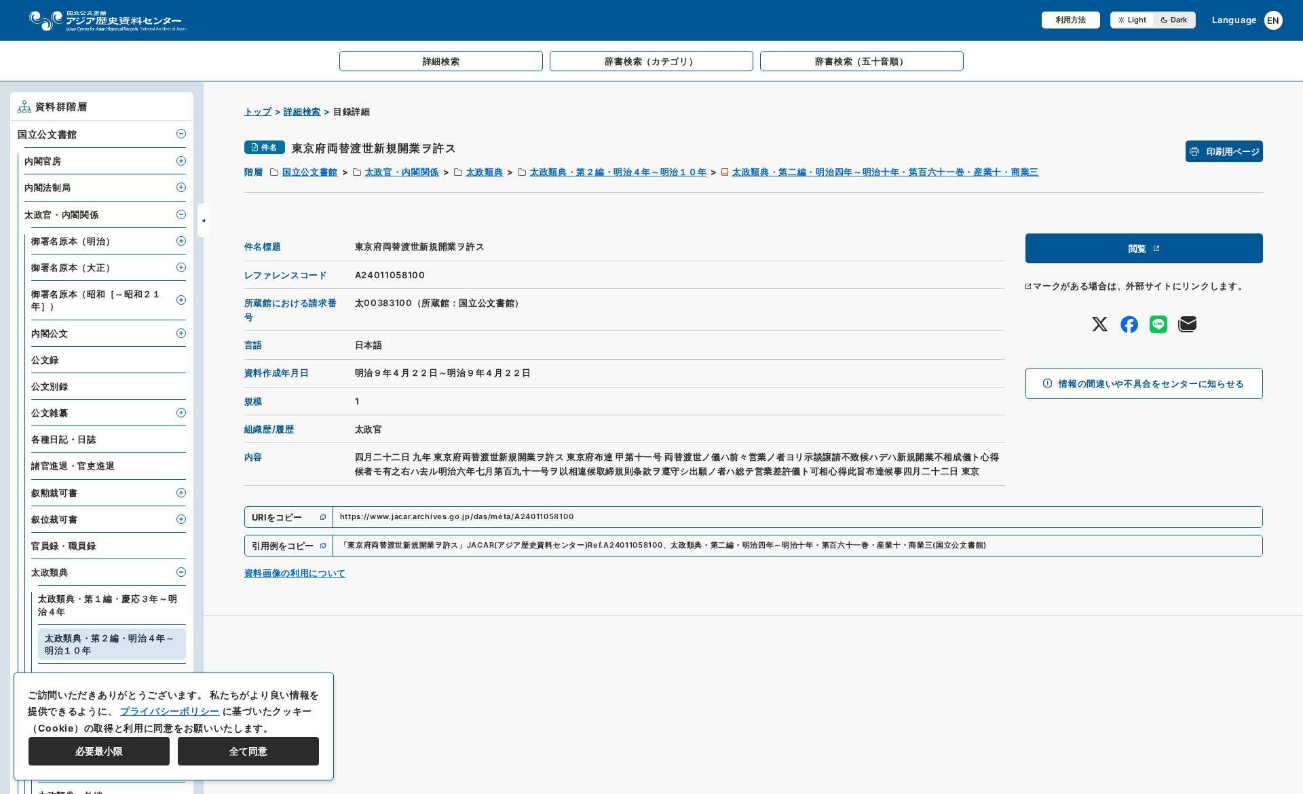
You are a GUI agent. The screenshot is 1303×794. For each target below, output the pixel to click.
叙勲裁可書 (54, 492)
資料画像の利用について (295, 572)
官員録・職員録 (63, 545)
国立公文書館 (310, 171)
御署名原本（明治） (73, 240)
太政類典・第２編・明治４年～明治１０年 (618, 171)
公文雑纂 (50, 412)
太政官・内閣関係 (402, 171)
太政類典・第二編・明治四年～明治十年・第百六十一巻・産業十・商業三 (885, 171)
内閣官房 (43, 160)
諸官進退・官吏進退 (73, 465)
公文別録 (50, 386)
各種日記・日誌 (63, 439)
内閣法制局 (47, 187)
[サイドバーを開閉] (203, 221)
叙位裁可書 (54, 519)
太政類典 (485, 171)
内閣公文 (50, 333)
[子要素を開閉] (181, 133)
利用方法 (1071, 19)
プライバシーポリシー (170, 711)
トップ (258, 111)
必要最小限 (99, 751)
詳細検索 (302, 111)
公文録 (45, 359)
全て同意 (248, 751)
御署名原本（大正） (73, 267)
